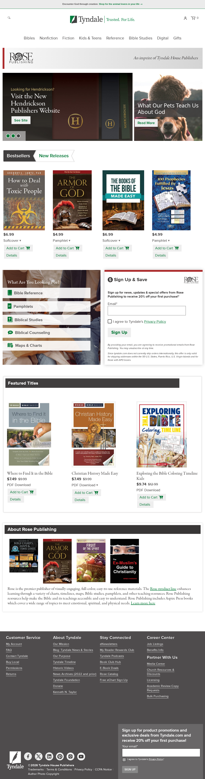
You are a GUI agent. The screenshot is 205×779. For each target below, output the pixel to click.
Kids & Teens (90, 38)
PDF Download (83, 485)
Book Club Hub (110, 662)
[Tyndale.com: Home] (102, 20)
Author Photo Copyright (43, 774)
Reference (115, 38)
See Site (21, 120)
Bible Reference (28, 293)
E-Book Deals (109, 668)
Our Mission (61, 644)
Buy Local (12, 662)
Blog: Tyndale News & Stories (73, 650)
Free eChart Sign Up (114, 680)
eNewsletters (109, 644)
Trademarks (36, 769)
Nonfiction (49, 38)
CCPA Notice (103, 769)
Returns (11, 674)
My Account (14, 644)
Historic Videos (63, 668)
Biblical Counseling (32, 332)
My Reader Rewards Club (117, 650)
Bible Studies (140, 38)
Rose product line (163, 589)
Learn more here (143, 603)
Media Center (156, 664)
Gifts (177, 38)
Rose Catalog (109, 674)
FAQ (9, 650)
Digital (163, 38)
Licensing (153, 680)
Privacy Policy (155, 321)
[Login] (185, 18)
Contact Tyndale (17, 656)
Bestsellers (18, 156)
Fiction (68, 38)
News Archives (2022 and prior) (74, 674)
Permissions (14, 668)
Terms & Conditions (59, 769)
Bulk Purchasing (158, 696)
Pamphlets (23, 306)
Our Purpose (61, 656)
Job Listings (155, 644)
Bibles (29, 38)
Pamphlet (60, 241)
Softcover (10, 241)
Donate (58, 686)
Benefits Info (155, 650)
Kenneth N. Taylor (65, 692)
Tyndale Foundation (66, 680)
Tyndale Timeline (64, 662)
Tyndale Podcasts (112, 656)
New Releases (54, 156)
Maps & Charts (28, 345)
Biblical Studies (29, 320)
